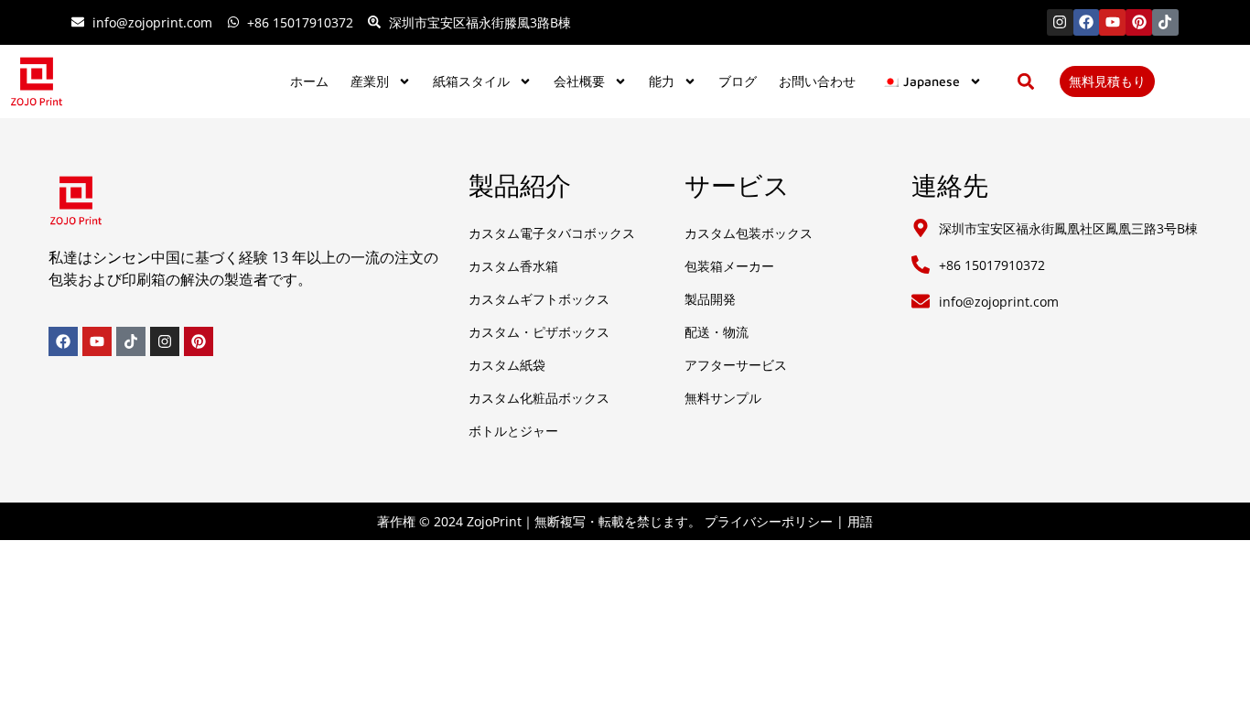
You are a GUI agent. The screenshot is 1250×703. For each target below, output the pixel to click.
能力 (661, 81)
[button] (1026, 81)
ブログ (737, 81)
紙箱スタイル (471, 81)
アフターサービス (735, 364)
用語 (860, 521)
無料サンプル (722, 397)
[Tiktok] (1165, 22)
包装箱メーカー (729, 266)
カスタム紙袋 (507, 364)
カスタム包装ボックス (748, 233)
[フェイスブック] (1086, 22)
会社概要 (579, 81)
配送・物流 (716, 332)
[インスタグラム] (1060, 22)
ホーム (309, 81)
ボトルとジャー (513, 430)
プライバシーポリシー (769, 521)
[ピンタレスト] (1139, 22)
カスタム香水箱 (513, 266)
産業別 (369, 81)
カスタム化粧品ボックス (539, 397)
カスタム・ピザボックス (539, 332)
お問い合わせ (817, 81)
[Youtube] (1112, 22)
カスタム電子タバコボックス (552, 233)
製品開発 (710, 299)
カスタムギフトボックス (539, 299)
